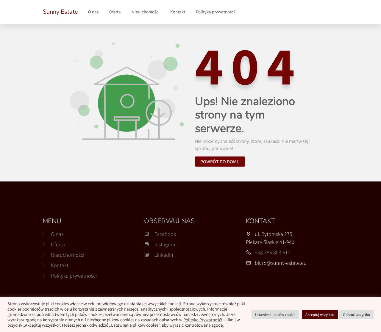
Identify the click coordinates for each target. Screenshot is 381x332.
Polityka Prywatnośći (202, 319)
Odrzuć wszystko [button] (356, 314)
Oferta (115, 12)
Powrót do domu (220, 162)
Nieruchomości (146, 12)
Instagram (165, 244)
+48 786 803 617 (273, 252)
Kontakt (177, 12)
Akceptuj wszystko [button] (319, 314)
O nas (93, 12)
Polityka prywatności (215, 12)
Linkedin (163, 254)
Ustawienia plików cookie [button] (275, 314)
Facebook (165, 234)
